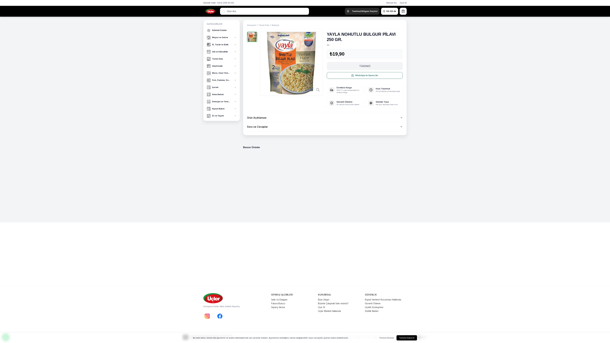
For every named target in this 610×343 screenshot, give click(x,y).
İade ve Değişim (279, 299)
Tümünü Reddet (386, 338)
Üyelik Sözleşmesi (374, 307)
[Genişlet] (235, 37)
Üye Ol (403, 2)
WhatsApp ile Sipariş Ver (366, 75)
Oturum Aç (391, 2)
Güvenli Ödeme (372, 303)
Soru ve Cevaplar (257, 126)
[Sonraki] (402, 177)
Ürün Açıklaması (256, 117)
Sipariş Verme (278, 307)
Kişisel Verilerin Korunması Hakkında (383, 299)
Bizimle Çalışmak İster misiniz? (333, 303)
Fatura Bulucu (278, 303)
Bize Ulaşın (323, 299)
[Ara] (224, 11)
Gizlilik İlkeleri (371, 311)
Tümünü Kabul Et (406, 338)
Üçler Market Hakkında (329, 311)
